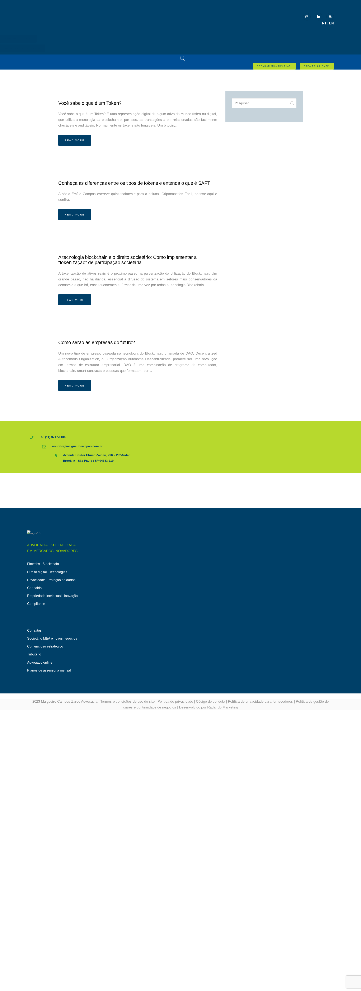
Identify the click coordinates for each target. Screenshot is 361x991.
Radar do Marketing (222, 707)
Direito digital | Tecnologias (47, 572)
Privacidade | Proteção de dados (51, 580)
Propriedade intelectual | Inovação (52, 596)
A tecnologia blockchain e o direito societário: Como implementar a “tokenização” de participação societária (127, 260)
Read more (75, 140)
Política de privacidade (175, 701)
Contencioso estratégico (45, 646)
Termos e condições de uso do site (127, 701)
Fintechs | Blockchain (43, 564)
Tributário (34, 654)
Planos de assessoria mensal (49, 670)
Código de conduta (210, 701)
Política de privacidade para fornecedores (260, 701)
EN (331, 23)
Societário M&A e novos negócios (52, 638)
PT (324, 23)
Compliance (36, 604)
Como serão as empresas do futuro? (96, 342)
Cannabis (34, 588)
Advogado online (39, 662)
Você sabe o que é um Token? (90, 103)
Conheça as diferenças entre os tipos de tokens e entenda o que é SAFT (134, 183)
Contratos (34, 630)
